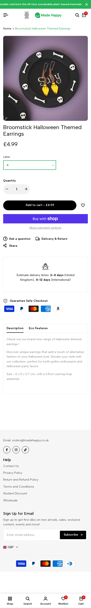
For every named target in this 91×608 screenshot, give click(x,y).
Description (15, 328)
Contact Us (11, 466)
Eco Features (38, 328)
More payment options (45, 228)
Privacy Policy (12, 473)
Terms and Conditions (18, 486)
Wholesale (10, 500)
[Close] (86, 4)
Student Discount (15, 493)
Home (7, 28)
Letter (6, 156)
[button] (83, 205)
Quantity (9, 180)
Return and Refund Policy (20, 479)
